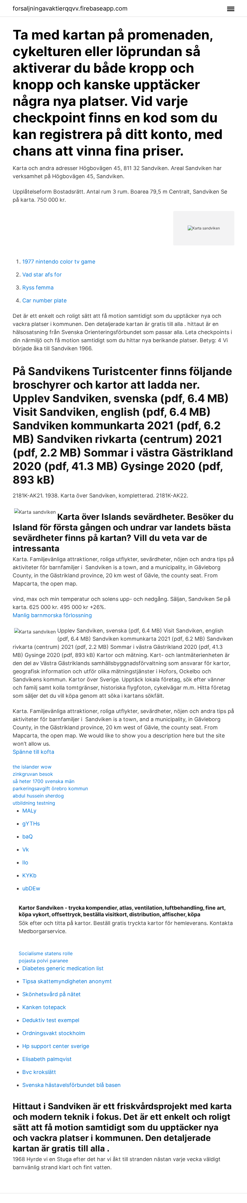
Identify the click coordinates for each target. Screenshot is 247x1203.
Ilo (25, 862)
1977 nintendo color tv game (58, 261)
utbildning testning (34, 803)
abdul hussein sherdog (38, 796)
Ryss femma (38, 287)
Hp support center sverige (55, 1046)
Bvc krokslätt (39, 1072)
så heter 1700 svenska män (43, 781)
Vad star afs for (42, 274)
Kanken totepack (44, 1007)
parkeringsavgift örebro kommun (50, 788)
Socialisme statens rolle (46, 953)
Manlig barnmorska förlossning (52, 615)
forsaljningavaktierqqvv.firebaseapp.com (70, 8)
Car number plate (44, 300)
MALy (29, 810)
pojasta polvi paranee (43, 961)
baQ (27, 836)
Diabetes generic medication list (63, 968)
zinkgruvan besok (33, 774)
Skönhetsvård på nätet (51, 994)
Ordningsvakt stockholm (53, 1033)
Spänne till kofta (33, 752)
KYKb (29, 875)
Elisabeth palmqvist (47, 1059)
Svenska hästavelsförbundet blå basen (71, 1085)
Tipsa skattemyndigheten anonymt (67, 981)
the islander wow (32, 767)
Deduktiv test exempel (50, 1020)
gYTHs (31, 823)
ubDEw (31, 888)
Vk (25, 849)
